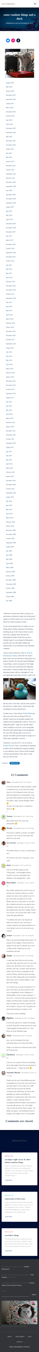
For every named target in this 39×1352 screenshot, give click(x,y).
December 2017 (11, 232)
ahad (8, 865)
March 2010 (9, 518)
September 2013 (11, 344)
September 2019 (11, 203)
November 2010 (11, 484)
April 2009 (9, 563)
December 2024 (11, 112)
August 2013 (10, 348)
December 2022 (11, 141)
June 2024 (9, 120)
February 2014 (10, 323)
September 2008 (11, 592)
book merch (20, 1336)
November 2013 (11, 335)
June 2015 (9, 269)
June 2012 (9, 406)
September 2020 (11, 186)
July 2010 (9, 501)
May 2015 (9, 273)
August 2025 (10, 103)
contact (19, 1342)
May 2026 (9, 87)
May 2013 (9, 360)
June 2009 (9, 555)
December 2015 (11, 257)
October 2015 (10, 261)
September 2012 (11, 393)
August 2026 (10, 83)
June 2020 (9, 190)
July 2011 (9, 451)
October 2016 (10, 248)
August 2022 (10, 149)
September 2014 (11, 298)
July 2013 (9, 352)
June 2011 (9, 455)
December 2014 (11, 286)
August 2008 (10, 596)
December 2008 (11, 580)
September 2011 (11, 443)
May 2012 (9, 410)
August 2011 (10, 447)
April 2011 (9, 464)
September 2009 (11, 543)
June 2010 (9, 505)
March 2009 (9, 567)
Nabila (9, 956)
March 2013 (9, 369)
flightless (10, 1018)
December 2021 (11, 166)
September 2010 (11, 493)
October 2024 (10, 116)
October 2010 (10, 489)
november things (12, 1235)
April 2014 (9, 315)
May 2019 (9, 215)
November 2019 (11, 199)
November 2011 (11, 435)
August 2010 (10, 497)
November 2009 (11, 534)
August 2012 (10, 397)
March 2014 (9, 319)
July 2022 (9, 153)
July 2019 (9, 211)
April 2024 (9, 124)
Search (4, 1291)
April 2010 (9, 513)
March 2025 (9, 107)
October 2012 (10, 389)
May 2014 (9, 310)
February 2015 (10, 281)
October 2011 (10, 439)
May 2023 (9, 136)
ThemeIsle (26, 1347)
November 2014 (11, 290)
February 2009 (10, 572)
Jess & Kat (11, 843)
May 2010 (9, 509)
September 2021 (11, 174)
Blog (30, 1336)
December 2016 (11, 244)
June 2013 (9, 356)
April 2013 (9, 364)
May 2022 (9, 157)
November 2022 (11, 145)
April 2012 (9, 414)
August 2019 (10, 207)
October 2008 (10, 588)
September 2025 (11, 99)
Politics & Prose (8, 746)
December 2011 (10, 431)
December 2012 (11, 381)
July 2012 (9, 402)
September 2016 (11, 252)
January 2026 (10, 91)
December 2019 (11, 194)
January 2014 (10, 327)
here (27, 733)
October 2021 (10, 170)
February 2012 (10, 422)
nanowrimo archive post (15, 1199)
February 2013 (10, 373)
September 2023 (11, 132)
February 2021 (10, 178)
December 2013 (11, 331)
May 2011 (9, 460)
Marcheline (11, 883)
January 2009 (10, 576)
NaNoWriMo (27, 713)
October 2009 (10, 538)
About (9, 1336)
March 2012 (9, 418)
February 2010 (10, 522)
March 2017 (9, 240)
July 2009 (9, 551)
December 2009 (11, 530)
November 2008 (11, 584)
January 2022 (10, 161)
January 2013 (10, 377)
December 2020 (11, 182)
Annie (8, 1035)
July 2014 (9, 302)
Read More (8, 1180)
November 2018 (11, 228)
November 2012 (11, 385)
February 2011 (10, 472)
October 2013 (10, 339)
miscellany (14, 763)
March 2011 (9, 468)
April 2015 (9, 277)
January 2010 (10, 526)
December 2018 (11, 223)
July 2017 (9, 236)
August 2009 (10, 547)
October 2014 (10, 294)
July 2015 (9, 265)
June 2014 (9, 306)
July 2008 (9, 600)
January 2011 (10, 476)
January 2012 (10, 426)
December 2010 (11, 480)
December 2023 (11, 128)
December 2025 (11, 95)
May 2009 (9, 559)
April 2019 (9, 219)
